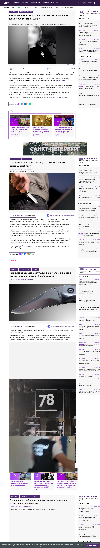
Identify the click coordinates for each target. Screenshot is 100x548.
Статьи (25, 3)
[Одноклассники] (27, 104)
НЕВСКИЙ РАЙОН (25, 269)
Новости (16, 3)
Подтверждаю (92, 545)
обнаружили (63, 80)
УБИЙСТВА (13, 11)
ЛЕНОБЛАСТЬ (34, 496)
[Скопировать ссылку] (33, 104)
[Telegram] (22, 104)
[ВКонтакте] (25, 104)
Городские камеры (51, 3)
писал (19, 246)
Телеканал (35, 3)
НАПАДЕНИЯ (14, 496)
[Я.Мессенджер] (30, 104)
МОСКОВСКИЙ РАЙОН (26, 11)
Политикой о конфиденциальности (62, 546)
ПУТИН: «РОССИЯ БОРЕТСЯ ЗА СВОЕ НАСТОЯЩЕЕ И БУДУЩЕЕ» (60, 7)
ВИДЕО (35, 269)
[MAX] (19, 104)
